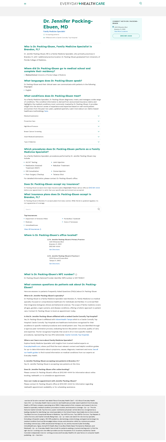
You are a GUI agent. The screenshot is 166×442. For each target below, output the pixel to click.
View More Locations (121, 31)
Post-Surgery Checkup (35, 174)
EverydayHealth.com (32, 346)
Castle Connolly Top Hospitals (77, 335)
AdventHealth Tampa (64, 319)
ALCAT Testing (31, 162)
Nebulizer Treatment (61, 165)
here (46, 111)
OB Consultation (32, 171)
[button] (140, 3)
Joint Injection (58, 162)
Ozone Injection (59, 171)
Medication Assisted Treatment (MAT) (34, 166)
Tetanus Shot (58, 174)
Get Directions (54, 250)
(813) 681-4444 (94, 188)
